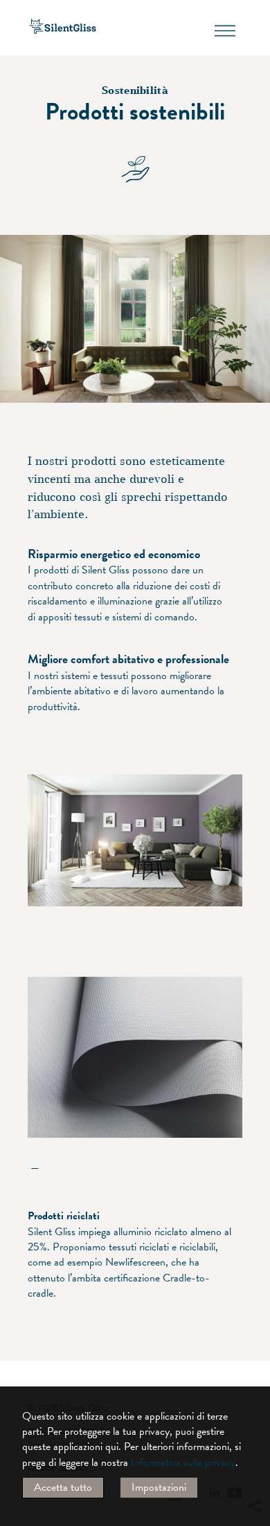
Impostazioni (159, 1487)
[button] (254, 1380)
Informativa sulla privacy (183, 1462)
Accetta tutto (63, 1487)
